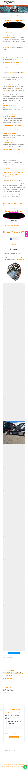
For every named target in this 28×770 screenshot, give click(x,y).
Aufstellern (16, 86)
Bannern (10, 86)
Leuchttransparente (7, 153)
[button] (14, 317)
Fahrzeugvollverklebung (9, 116)
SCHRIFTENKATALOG (14, 255)
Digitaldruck (6, 133)
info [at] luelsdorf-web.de (10, 677)
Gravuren (7, 180)
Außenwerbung (16, 125)
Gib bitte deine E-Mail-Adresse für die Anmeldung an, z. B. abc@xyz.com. (12, 733)
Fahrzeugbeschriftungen (8, 37)
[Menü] (25, 2)
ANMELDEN (14, 737)
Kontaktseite (6, 47)
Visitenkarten (5, 90)
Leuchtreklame (15, 81)
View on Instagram (14, 653)
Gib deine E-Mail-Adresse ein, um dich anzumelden (13, 722)
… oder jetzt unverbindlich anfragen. (11, 225)
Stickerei (14, 180)
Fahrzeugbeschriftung (7, 32)
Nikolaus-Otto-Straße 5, (13, 673)
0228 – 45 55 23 (10, 678)
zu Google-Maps (6, 168)
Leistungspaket (17, 107)
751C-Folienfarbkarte (18, 259)
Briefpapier (16, 88)
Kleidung (4, 84)
